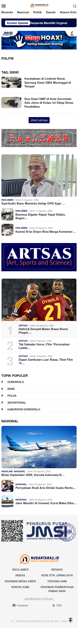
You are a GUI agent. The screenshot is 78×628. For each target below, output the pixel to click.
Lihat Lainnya (39, 120)
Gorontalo (15, 382)
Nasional (19, 471)
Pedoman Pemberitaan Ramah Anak (57, 589)
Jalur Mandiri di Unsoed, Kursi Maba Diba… (46, 503)
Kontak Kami (20, 587)
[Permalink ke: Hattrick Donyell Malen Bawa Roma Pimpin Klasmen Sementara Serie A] (39, 300)
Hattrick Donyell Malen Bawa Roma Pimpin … (43, 330)
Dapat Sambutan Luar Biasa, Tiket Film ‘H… (46, 361)
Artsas (23, 325)
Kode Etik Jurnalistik (57, 575)
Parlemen (7, 199)
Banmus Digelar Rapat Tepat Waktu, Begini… (40, 216)
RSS (59, 605)
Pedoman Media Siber (20, 581)
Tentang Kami (57, 581)
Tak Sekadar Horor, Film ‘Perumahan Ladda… (44, 346)
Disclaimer (20, 569)
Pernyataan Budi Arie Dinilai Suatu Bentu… (45, 487)
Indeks (20, 575)
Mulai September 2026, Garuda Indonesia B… (33, 475)
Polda (11, 395)
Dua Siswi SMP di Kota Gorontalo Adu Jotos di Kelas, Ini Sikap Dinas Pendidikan (48, 103)
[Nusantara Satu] (39, 5)
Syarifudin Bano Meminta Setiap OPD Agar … (33, 203)
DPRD (11, 389)
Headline (7, 471)
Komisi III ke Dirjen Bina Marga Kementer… (45, 231)
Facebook (22, 605)
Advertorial (16, 402)
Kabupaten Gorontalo (23, 409)
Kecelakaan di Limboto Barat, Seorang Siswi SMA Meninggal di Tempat (47, 82)
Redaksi (57, 569)
